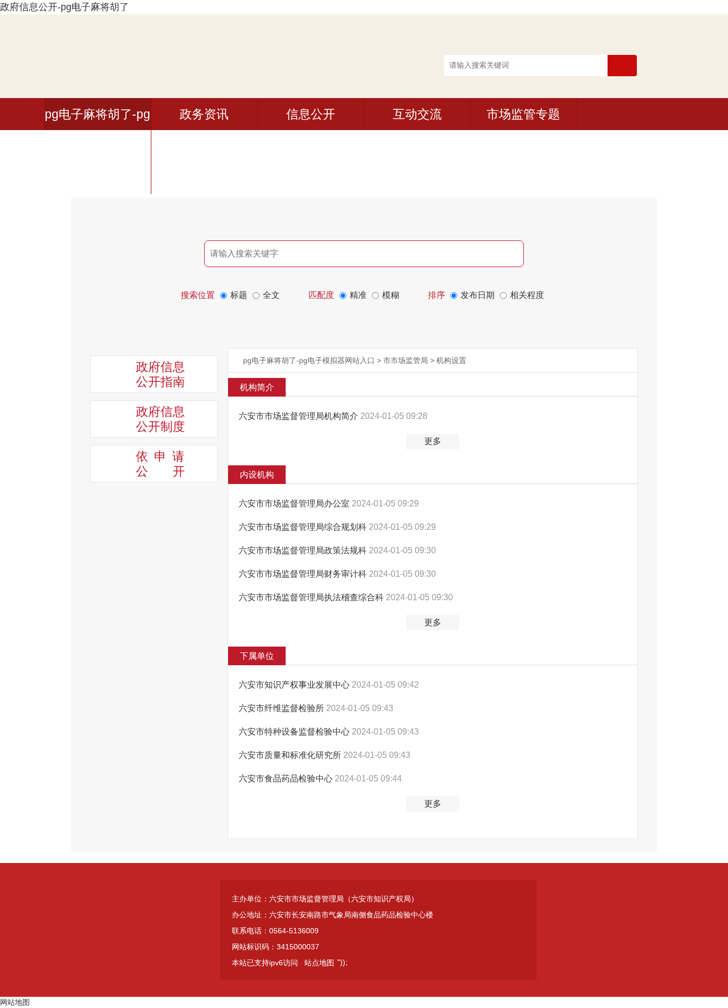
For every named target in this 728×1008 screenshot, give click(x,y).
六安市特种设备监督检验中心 (295, 731)
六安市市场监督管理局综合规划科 (304, 526)
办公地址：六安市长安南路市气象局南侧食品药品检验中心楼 (332, 914)
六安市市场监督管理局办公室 (295, 503)
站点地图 (319, 962)
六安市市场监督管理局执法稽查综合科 (312, 597)
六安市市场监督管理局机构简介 (299, 416)
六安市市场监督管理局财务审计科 (304, 573)
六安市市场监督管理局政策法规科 (304, 550)
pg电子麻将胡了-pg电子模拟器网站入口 (309, 360)
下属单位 (257, 655)
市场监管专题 (523, 114)
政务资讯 (204, 114)
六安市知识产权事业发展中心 (295, 684)
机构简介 (257, 387)
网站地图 (15, 1002)
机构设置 (451, 360)
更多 (432, 441)
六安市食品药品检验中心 (287, 778)
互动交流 (417, 114)
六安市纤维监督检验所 (282, 708)
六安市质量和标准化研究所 (291, 755)
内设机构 (257, 474)
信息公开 (310, 114)
